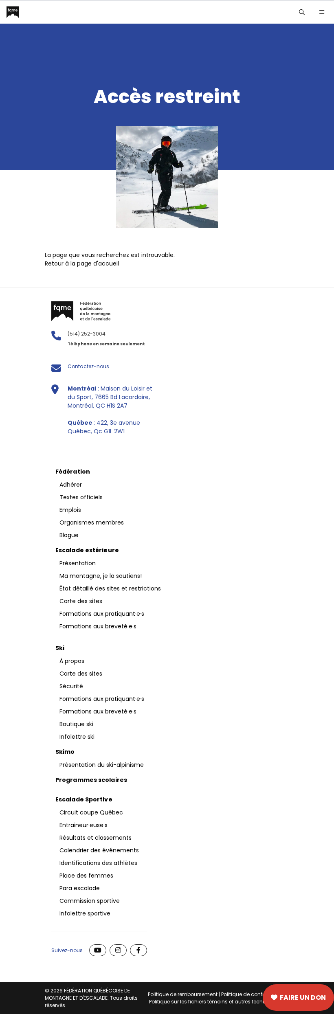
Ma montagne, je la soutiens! (100, 576)
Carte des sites (128, 998)
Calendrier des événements (99, 850)
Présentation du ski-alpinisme (101, 765)
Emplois (70, 510)
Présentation (77, 563)
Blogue (69, 535)
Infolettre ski (76, 737)
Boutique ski (76, 724)
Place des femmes (86, 875)
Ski (59, 648)
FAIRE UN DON (303, 997)
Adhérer (205, 998)
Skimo (65, 752)
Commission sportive (89, 901)
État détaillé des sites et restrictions (110, 588)
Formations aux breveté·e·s (97, 626)
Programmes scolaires (91, 780)
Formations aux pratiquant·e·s (101, 614)
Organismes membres (91, 522)
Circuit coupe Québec (91, 812)
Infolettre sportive (84, 913)
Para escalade (79, 888)
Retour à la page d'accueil (82, 263)
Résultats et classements (95, 838)
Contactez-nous (88, 366)
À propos (71, 661)
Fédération (72, 471)
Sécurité (71, 686)
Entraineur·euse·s (83, 825)
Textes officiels (81, 497)
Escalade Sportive (83, 799)
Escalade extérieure (87, 550)
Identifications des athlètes (98, 863)
